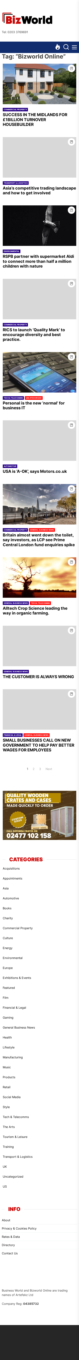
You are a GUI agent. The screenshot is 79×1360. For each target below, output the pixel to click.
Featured (9, 988)
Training (8, 1147)
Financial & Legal (13, 735)
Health (7, 1037)
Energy (7, 948)
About (6, 1220)
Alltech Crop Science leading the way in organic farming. (35, 610)
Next (49, 769)
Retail (6, 1087)
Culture (8, 938)
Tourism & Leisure (15, 1137)
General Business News (42, 530)
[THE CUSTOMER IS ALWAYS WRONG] (39, 646)
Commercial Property (15, 109)
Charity (8, 918)
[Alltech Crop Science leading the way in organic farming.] (39, 577)
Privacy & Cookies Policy (19, 1228)
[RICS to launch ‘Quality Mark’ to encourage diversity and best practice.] (39, 299)
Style (6, 1107)
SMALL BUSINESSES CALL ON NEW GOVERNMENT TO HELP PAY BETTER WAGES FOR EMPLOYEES (38, 745)
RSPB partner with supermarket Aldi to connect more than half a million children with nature (38, 261)
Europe (8, 968)
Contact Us (10, 1253)
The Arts (9, 1127)
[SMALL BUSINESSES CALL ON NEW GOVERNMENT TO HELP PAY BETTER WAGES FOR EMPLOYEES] (39, 709)
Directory (8, 1245)
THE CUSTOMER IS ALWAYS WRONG (38, 676)
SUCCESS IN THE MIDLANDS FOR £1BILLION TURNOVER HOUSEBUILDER (35, 119)
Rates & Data (11, 1237)
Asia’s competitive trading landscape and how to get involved (39, 190)
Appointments (12, 878)
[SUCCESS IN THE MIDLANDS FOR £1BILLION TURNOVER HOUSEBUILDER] (39, 84)
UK (5, 1166)
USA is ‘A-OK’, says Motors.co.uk (35, 471)
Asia (6, 888)
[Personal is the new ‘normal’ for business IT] (39, 372)
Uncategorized (34, 398)
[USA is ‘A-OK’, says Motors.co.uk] (39, 440)
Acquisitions (11, 868)
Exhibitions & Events (17, 978)
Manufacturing (13, 1057)
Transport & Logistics (16, 183)
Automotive (10, 466)
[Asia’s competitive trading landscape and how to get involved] (39, 157)
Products (9, 1077)
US (5, 1186)
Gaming (8, 1017)
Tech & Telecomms (13, 398)
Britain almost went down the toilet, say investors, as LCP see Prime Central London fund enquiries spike (39, 540)
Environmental (11, 251)
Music (7, 1067)
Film (5, 997)
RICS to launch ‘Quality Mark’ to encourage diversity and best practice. (34, 334)
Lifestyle (9, 1047)
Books (7, 908)
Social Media (12, 1097)
